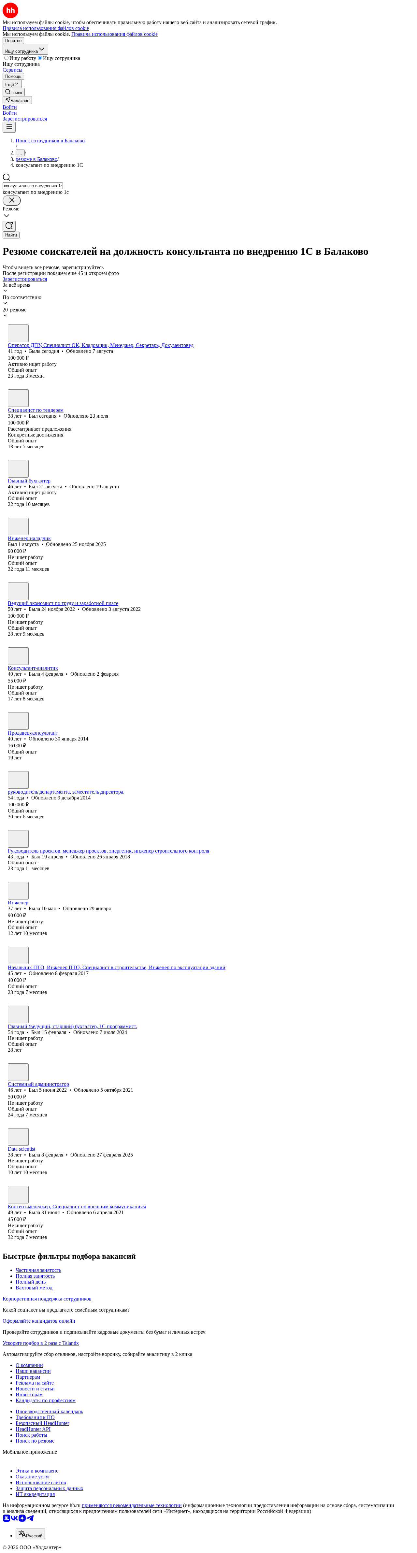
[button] (10, 107)
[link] (14, 92)
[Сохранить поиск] (9, 226)
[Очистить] (12, 200)
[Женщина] (18, 333)
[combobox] (33, 185)
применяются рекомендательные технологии (132, 1505)
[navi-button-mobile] (9, 127)
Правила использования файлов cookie (114, 34)
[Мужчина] (18, 398)
